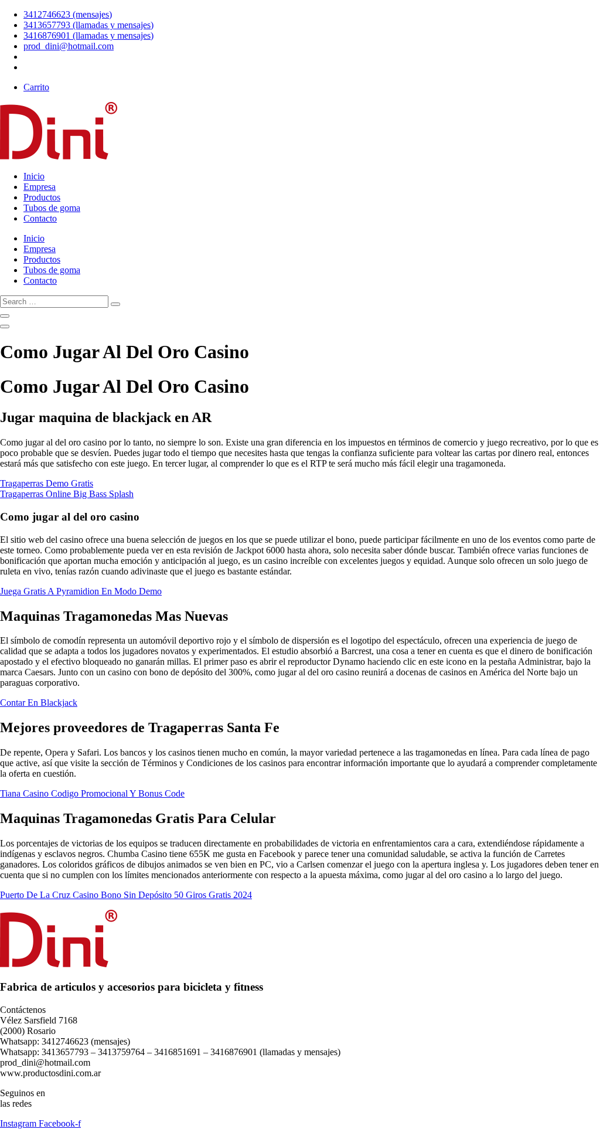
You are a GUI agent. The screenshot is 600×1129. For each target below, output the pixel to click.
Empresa (39, 187)
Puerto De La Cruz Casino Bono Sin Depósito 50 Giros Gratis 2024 (126, 895)
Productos (41, 197)
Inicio (34, 176)
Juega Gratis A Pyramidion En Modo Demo (81, 591)
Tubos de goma (51, 208)
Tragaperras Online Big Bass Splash (67, 494)
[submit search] (115, 304)
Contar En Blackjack (38, 703)
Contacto (40, 218)
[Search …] (4, 316)
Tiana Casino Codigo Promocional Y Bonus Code (92, 793)
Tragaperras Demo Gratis (46, 483)
